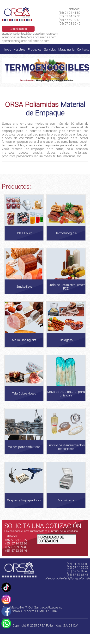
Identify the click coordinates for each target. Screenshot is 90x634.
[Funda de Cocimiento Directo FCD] (66, 293)
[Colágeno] (66, 335)
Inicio (7, 49)
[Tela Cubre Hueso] (24, 386)
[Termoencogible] (66, 229)
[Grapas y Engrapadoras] (24, 494)
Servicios (50, 49)
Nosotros (19, 49)
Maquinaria (66, 49)
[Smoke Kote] (24, 292)
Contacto (83, 49)
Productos (35, 49)
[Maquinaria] (66, 495)
